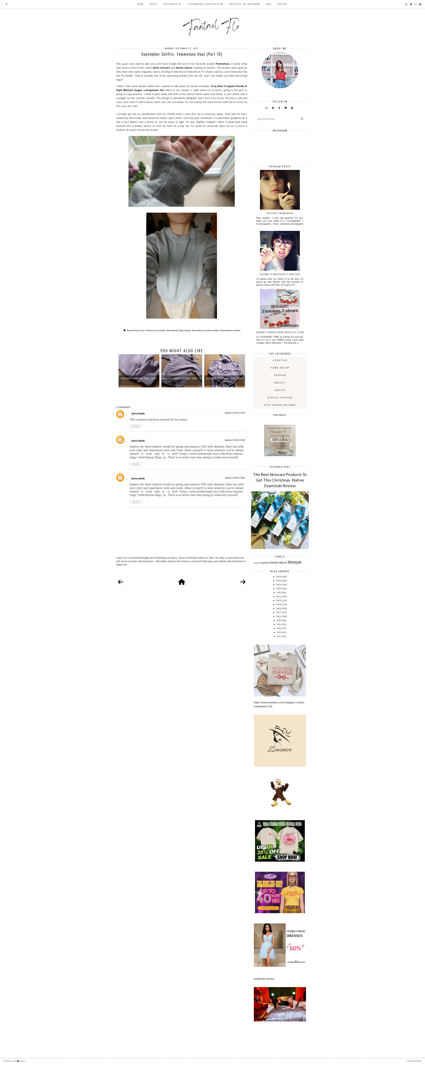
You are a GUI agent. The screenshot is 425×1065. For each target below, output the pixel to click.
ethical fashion (280, 397)
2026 (279, 577)
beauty (280, 383)
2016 (279, 616)
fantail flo (10, 1061)
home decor (280, 368)
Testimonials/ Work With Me (205, 4)
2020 (279, 600)
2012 (279, 632)
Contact (282, 4)
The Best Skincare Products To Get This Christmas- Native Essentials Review (280, 480)
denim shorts (184, 67)
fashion (280, 375)
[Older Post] (243, 582)
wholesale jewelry (264, 978)
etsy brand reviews (280, 405)
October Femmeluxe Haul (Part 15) (224, 378)
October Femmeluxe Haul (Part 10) (182, 380)
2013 (279, 628)
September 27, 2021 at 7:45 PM (235, 440)
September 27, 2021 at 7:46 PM (235, 478)
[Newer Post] (120, 582)
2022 (279, 592)
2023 (279, 588)
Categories (170, 4)
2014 (279, 624)
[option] (139, 370)
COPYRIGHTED (414, 1061)
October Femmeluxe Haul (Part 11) (139, 378)
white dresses (161, 67)
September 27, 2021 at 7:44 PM (235, 413)
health (280, 390)
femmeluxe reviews (230, 330)
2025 (279, 580)
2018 (279, 608)
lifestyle (280, 360)
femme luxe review (155, 330)
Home (140, 4)
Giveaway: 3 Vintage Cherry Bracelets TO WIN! (280, 332)
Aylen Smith (138, 413)
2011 (279, 636)
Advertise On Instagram (245, 4)
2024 (279, 584)
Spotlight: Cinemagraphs (279, 213)
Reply (135, 426)
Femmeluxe (223, 63)
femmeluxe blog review (179, 330)
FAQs (268, 4)
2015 (279, 620)
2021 (279, 596)
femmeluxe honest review (205, 330)
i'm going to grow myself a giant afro (280, 274)
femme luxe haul (135, 330)
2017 (279, 612)
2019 (279, 604)
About (154, 4)
